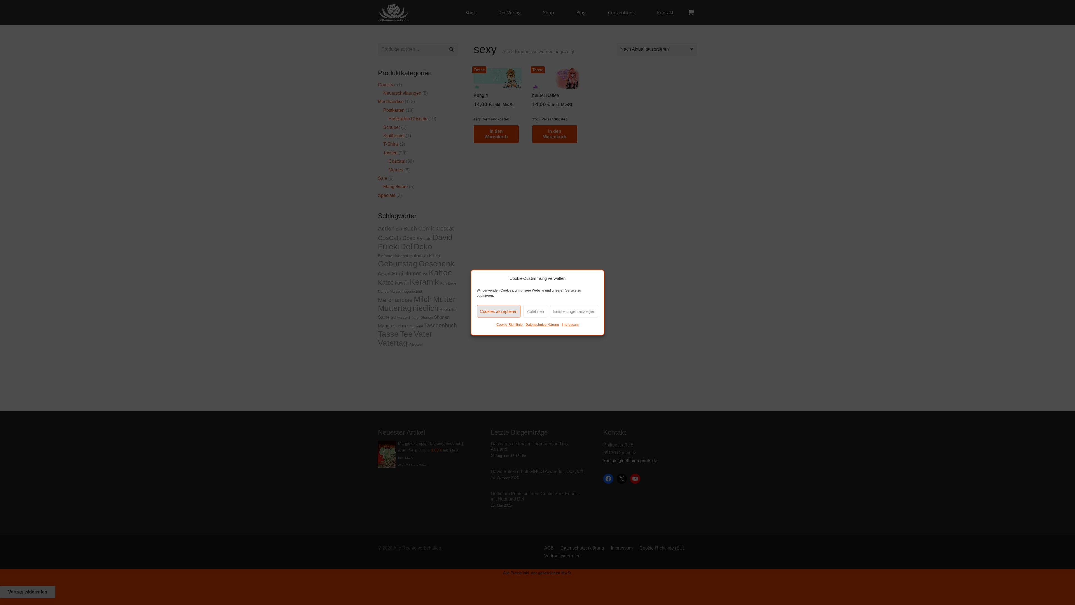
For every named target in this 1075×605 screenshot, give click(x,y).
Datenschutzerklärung (542, 325)
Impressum (570, 325)
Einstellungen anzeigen (574, 311)
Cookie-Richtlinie (509, 325)
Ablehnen (535, 311)
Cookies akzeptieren (498, 311)
